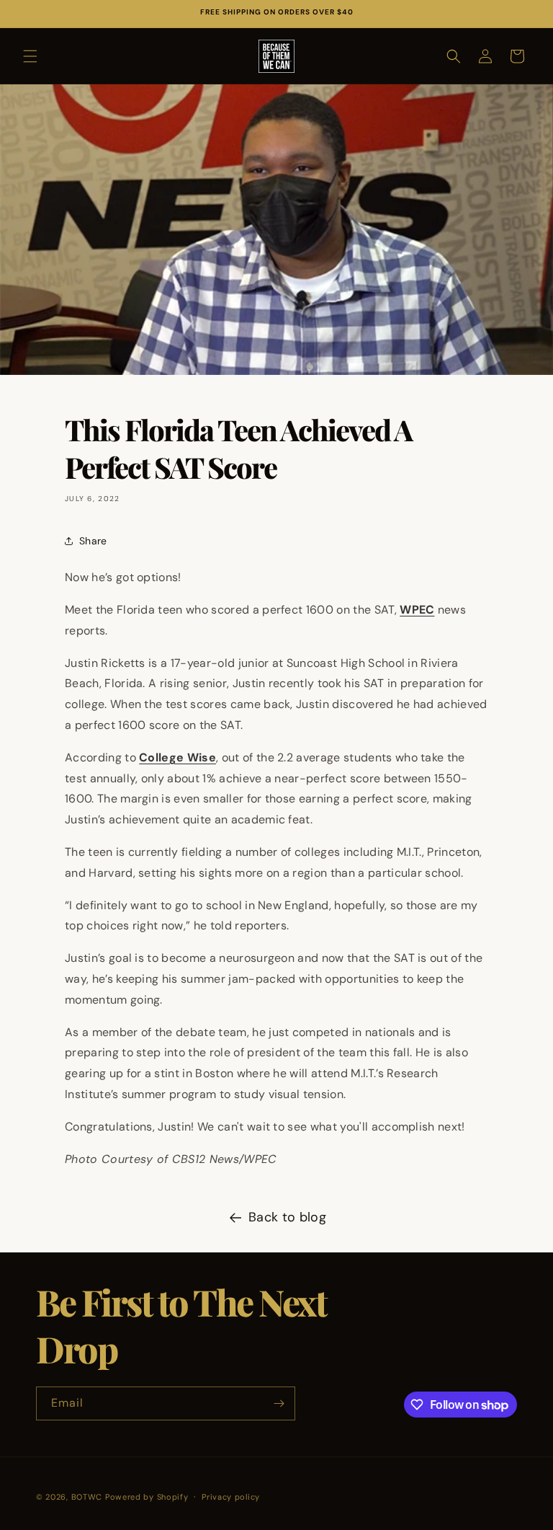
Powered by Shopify (147, 1497)
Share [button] (93, 540)
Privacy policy (231, 1497)
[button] (30, 56)
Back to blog (287, 1217)
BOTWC (88, 1497)
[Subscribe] (279, 1403)
